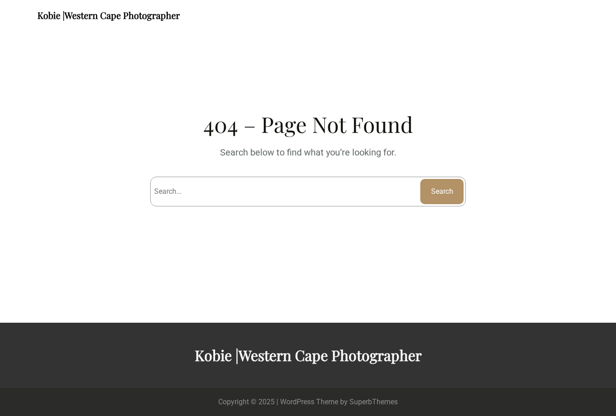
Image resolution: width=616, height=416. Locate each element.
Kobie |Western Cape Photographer (108, 15)
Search (442, 191)
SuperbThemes (373, 402)
